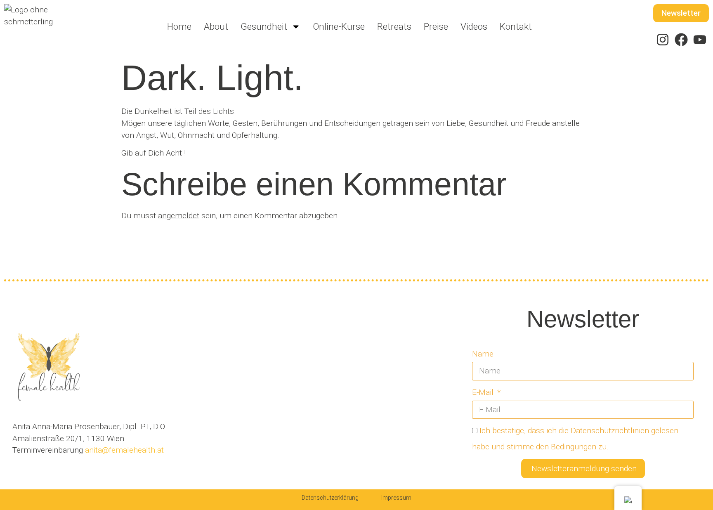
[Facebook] (681, 40)
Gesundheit (264, 26)
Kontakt (516, 26)
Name (482, 354)
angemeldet (178, 215)
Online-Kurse (339, 26)
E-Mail (484, 392)
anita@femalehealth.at (123, 450)
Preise (436, 26)
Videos (473, 26)
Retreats (394, 26)
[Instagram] (663, 40)
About (216, 26)
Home (179, 26)
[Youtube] (699, 40)
